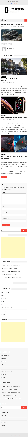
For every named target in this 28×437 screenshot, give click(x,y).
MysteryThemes (16, 435)
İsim (4, 207)
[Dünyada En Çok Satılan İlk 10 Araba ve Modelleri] (14, 66)
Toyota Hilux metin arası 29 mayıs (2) (4, 177)
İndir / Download (5, 292)
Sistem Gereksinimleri (7, 308)
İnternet (4, 295)
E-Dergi (3, 419)
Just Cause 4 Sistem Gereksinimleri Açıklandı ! (11, 271)
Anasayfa (4, 416)
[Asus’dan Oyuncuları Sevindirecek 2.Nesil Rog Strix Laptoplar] (14, 143)
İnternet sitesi (6, 218)
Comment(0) (21, 26)
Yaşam (3, 314)
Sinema (3, 304)
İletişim (3, 425)
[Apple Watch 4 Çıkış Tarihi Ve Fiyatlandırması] (14, 105)
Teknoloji (3, 115)
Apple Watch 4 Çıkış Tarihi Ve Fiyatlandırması (14, 118)
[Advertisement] (13, 247)
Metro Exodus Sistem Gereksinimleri (10, 268)
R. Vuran (12, 82)
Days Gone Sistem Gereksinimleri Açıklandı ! (11, 277)
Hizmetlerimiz (5, 422)
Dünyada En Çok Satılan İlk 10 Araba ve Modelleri (12, 79)
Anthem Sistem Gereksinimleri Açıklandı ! (11, 265)
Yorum (4, 192)
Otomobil (3, 76)
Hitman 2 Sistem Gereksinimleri (9, 274)
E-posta (5, 212)
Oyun (3, 301)
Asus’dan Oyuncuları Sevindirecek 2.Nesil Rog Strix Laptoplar (14, 157)
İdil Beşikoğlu (13, 26)
